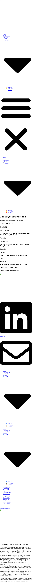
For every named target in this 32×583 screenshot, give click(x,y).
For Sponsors (6, 36)
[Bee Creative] (5, 508)
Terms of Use (6, 489)
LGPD (4, 491)
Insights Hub (6, 37)
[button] (16, 124)
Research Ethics (7, 492)
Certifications (6, 494)
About (4, 34)
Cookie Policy (6, 488)
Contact (5, 38)
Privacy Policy (6, 487)
